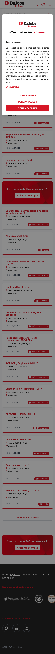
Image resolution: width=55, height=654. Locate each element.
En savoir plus (12, 87)
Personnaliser (27, 101)
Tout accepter (27, 108)
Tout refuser (27, 95)
